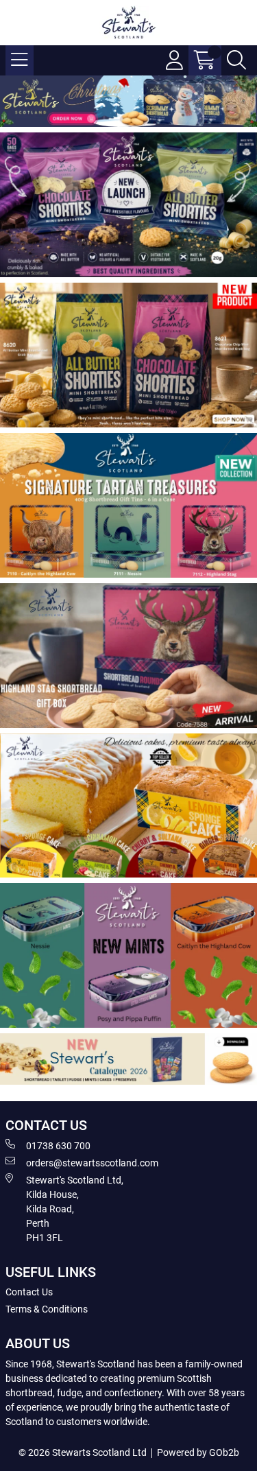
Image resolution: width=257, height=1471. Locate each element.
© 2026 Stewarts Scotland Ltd (83, 1452)
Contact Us (29, 1291)
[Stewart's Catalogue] (128, 1059)
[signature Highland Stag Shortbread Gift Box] (128, 655)
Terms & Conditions (46, 1309)
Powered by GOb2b (198, 1452)
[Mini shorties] (128, 204)
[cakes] (128, 805)
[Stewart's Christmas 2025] (128, 101)
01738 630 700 (58, 1145)
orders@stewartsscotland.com (92, 1162)
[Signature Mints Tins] (128, 955)
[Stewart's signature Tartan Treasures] (128, 505)
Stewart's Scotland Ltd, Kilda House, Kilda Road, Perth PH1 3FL (74, 1209)
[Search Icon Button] (236, 60)
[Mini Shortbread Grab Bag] (128, 355)
